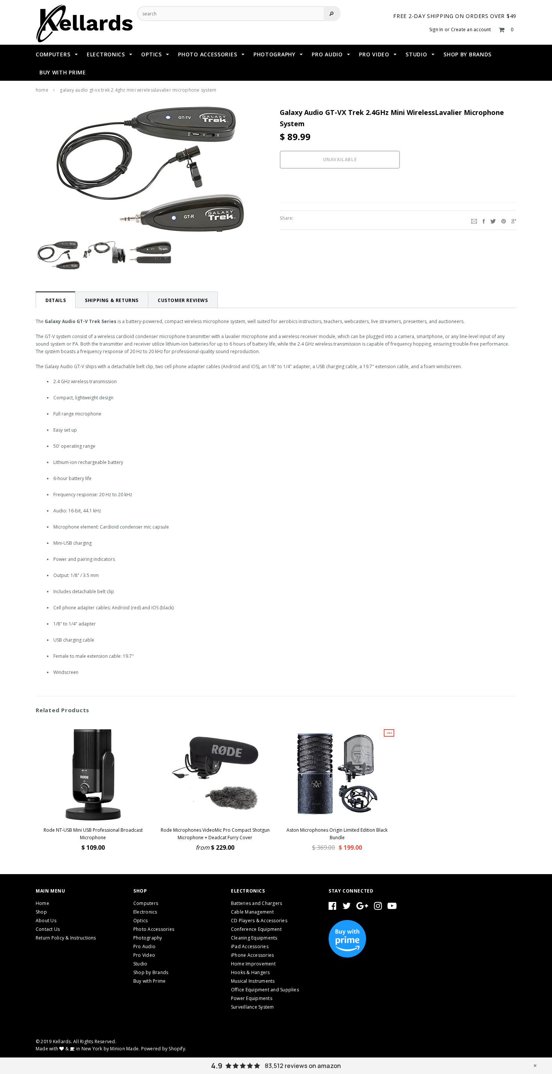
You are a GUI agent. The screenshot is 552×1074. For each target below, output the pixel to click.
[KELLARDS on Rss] (392, 907)
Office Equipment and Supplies (265, 989)
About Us (46, 920)
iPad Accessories (249, 946)
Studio (140, 964)
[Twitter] (493, 220)
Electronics (145, 912)
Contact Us (48, 929)
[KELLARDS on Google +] (362, 907)
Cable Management (252, 912)
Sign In (436, 29)
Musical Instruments (253, 981)
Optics (140, 920)
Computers (145, 903)
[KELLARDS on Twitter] (346, 907)
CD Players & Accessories (259, 920)
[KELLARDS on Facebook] (332, 907)
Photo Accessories (153, 929)
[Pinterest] (503, 220)
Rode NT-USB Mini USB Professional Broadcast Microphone (93, 834)
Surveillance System (252, 1007)
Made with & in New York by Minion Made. (88, 1048)
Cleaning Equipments (254, 938)
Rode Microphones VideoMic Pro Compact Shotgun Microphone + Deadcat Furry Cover (215, 834)
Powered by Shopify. (164, 1048)
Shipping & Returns (112, 300)
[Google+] (513, 220)
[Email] (474, 220)
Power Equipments (251, 998)
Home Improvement (253, 964)
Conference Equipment (256, 929)
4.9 (216, 1065)
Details (55, 300)
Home (42, 90)
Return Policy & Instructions (66, 938)
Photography (147, 938)
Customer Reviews (183, 300)
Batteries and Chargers (256, 903)
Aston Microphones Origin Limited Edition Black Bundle (337, 834)
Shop (41, 912)
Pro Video (144, 955)
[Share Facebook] (484, 220)
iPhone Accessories (252, 955)
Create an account (471, 29)
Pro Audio (144, 946)
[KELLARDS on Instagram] (378, 907)
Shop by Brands (150, 972)
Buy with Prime (149, 981)
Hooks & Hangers (250, 972)
